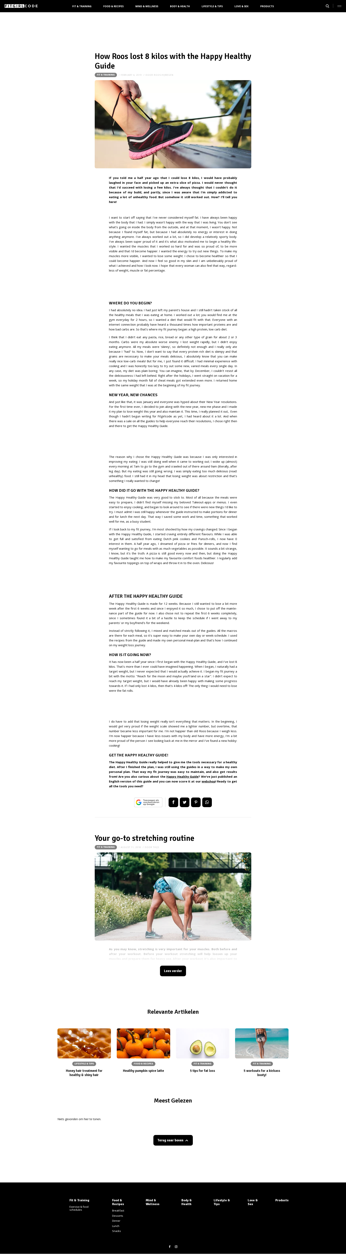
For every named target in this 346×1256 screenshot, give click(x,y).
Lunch (115, 1226)
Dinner (116, 1221)
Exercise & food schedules (79, 1208)
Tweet (184, 802)
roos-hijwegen (163, 75)
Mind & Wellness (146, 6)
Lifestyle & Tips (212, 6)
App (207, 802)
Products (267, 6)
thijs (156, 847)
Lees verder (173, 971)
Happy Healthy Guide (182, 776)
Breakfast (118, 1210)
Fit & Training (82, 6)
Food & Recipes (113, 6)
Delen (173, 802)
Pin (196, 802)
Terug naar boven (170, 1140)
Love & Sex (241, 6)
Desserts (117, 1216)
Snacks (116, 1231)
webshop (208, 781)
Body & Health (180, 6)
